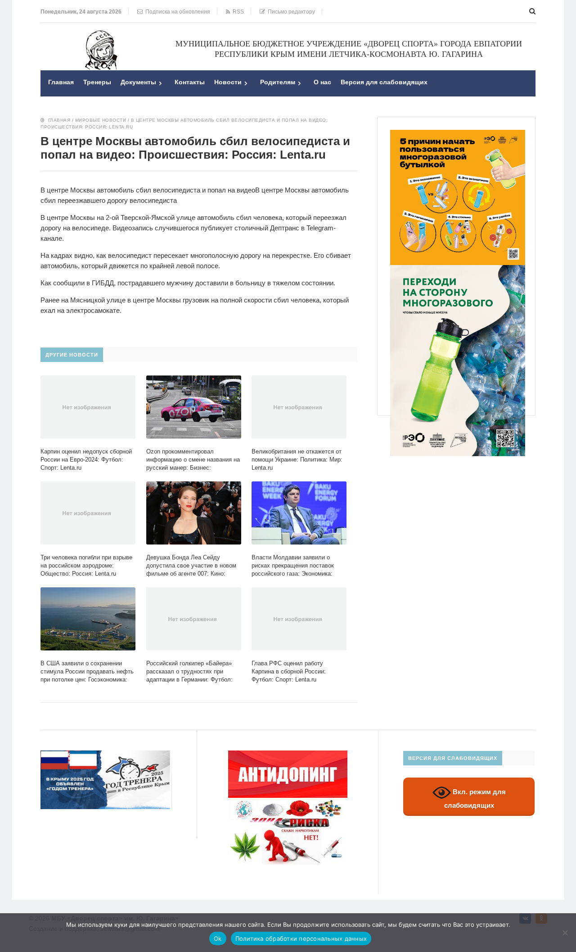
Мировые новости (100, 120)
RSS (237, 12)
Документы (138, 82)
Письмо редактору (290, 12)
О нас (322, 82)
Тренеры (97, 82)
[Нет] (564, 932)
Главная (61, 82)
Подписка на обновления (176, 12)
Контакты (190, 82)
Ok (218, 938)
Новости (228, 82)
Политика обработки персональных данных (301, 938)
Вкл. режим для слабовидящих (475, 798)
